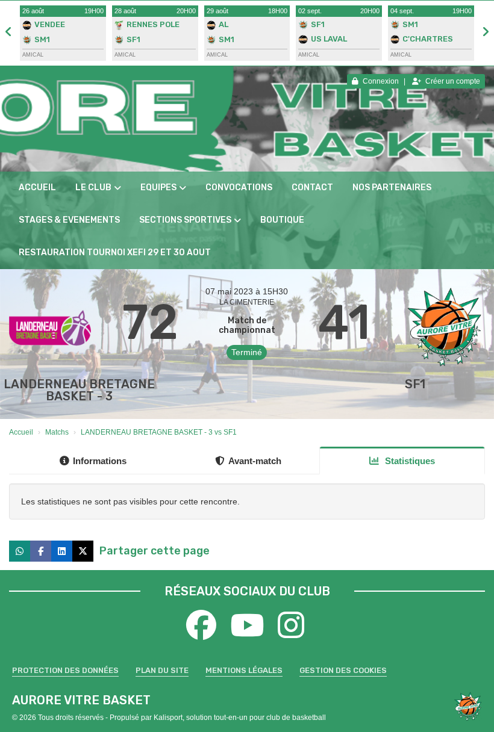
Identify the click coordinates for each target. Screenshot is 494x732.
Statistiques (409, 461)
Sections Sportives (185, 220)
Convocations (238, 187)
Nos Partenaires (391, 187)
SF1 (415, 384)
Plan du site (162, 670)
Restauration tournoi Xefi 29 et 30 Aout (115, 252)
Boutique (282, 220)
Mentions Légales (244, 670)
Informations (100, 461)
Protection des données (65, 670)
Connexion (381, 81)
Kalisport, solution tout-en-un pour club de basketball (240, 717)
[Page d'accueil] (468, 706)
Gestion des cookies (343, 670)
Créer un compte (452, 81)
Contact (312, 187)
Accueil (37, 187)
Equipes (158, 187)
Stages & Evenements (69, 220)
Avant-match (254, 461)
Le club (93, 187)
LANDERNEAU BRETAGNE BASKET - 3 (79, 390)
